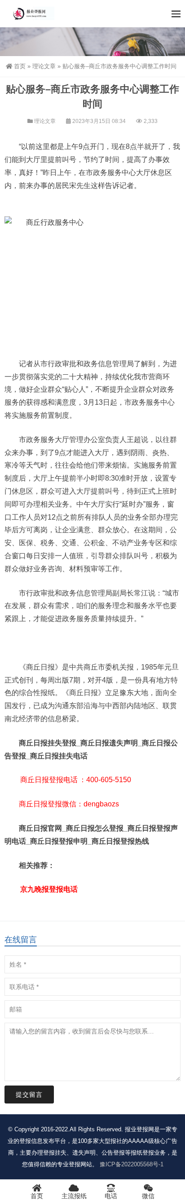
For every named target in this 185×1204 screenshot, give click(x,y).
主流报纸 (74, 1196)
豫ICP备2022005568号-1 (131, 1164)
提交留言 (29, 1094)
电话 (111, 1196)
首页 (20, 66)
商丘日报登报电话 (49, 780)
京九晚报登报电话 (49, 889)
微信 (148, 1196)
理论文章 (44, 66)
